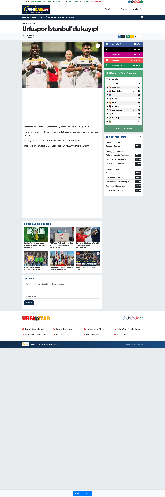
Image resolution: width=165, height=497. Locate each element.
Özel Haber (51, 17)
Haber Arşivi (121, 334)
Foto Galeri (109, 9)
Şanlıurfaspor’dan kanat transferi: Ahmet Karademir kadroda (36, 245)
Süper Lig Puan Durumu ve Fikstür (37, 334)
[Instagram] (133, 318)
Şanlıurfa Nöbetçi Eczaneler (35, 329)
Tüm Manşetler (60, 334)
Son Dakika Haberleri (93, 334)
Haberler (25, 23)
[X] (129, 318)
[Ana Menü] (142, 17)
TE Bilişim (139, 344)
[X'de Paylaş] (123, 36)
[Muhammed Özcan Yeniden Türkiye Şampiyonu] (62, 258)
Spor (41, 17)
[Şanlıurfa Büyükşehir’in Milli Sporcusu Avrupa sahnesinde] (88, 234)
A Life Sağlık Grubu (82, 493)
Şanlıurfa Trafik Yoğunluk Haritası (128, 329)
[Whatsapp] (141, 318)
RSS (26, 344)
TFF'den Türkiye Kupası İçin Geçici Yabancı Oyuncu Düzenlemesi (61, 245)
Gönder (29, 303)
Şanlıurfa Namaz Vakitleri (95, 329)
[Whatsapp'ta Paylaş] (128, 36)
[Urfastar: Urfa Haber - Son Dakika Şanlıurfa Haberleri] (36, 9)
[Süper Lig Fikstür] (140, 137)
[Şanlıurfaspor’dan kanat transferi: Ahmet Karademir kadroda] (36, 234)
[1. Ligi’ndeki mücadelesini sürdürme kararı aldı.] (36, 258)
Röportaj (70, 17)
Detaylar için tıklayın (123, 128)
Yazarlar (135, 9)
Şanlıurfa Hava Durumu (64, 329)
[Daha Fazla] (132, 36)
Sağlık (34, 17)
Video (123, 9)
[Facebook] (125, 318)
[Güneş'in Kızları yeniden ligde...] (88, 258)
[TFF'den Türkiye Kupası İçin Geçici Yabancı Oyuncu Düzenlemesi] (62, 234)
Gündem (26, 17)
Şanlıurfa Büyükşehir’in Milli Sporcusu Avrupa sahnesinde (87, 245)
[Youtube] (137, 318)
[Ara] (141, 9)
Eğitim (61, 17)
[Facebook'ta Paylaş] (119, 36)
